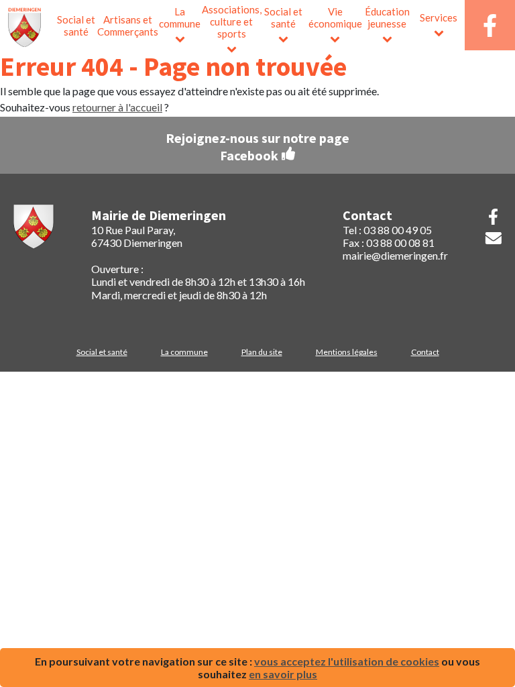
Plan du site (261, 352)
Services (438, 17)
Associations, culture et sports (232, 21)
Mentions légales (347, 352)
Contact (425, 352)
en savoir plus (283, 674)
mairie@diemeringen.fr (395, 255)
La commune (180, 17)
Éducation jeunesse (387, 17)
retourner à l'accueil (117, 107)
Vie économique (335, 17)
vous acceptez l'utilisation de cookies (346, 661)
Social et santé (76, 25)
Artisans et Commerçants (128, 25)
